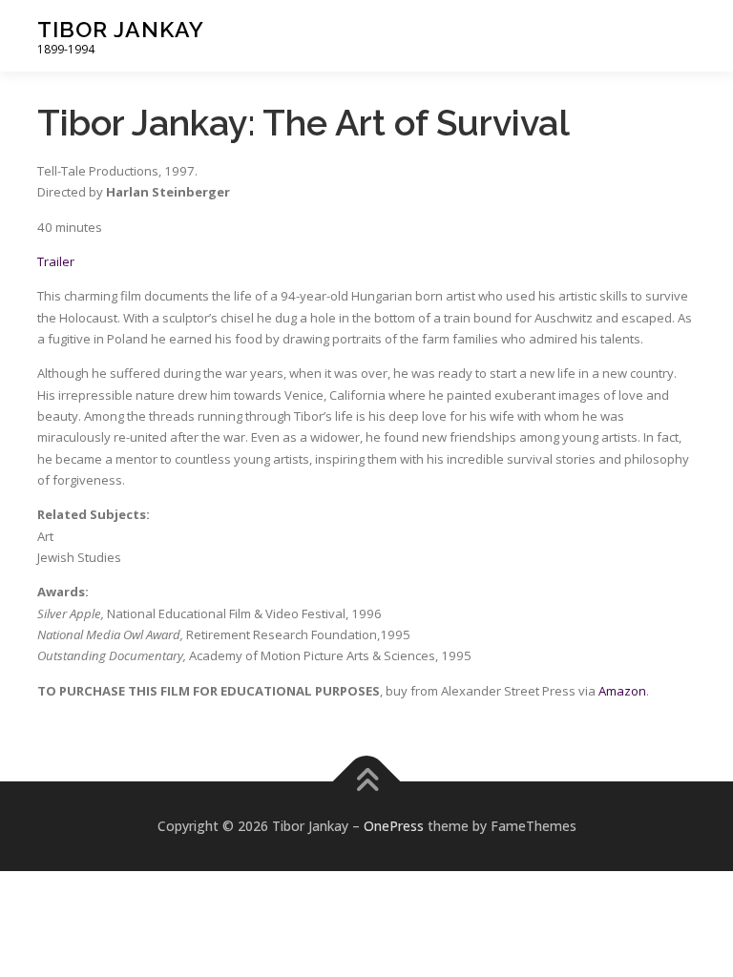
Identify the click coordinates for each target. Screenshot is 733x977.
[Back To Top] (367, 782)
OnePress (394, 826)
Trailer (55, 261)
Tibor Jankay (120, 29)
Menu (679, 35)
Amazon (622, 690)
